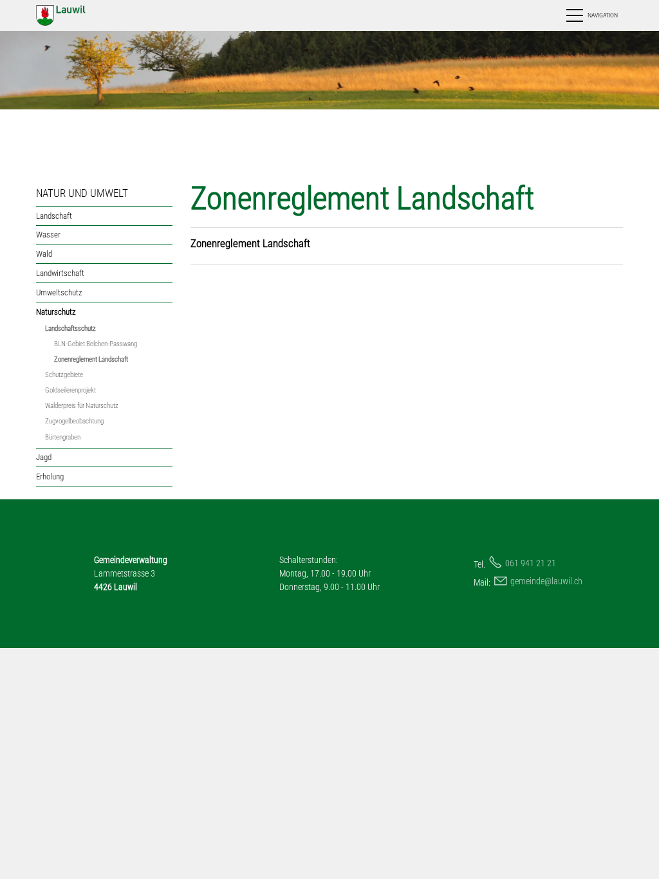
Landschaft (54, 216)
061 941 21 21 (530, 563)
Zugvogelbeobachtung (74, 421)
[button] (591, 15)
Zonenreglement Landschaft (91, 359)
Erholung (50, 476)
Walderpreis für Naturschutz (81, 406)
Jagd (43, 457)
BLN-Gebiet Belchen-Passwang (95, 344)
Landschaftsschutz (70, 328)
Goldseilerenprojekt (70, 390)
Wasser (48, 234)
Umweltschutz (59, 292)
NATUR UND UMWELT (82, 193)
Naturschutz (56, 312)
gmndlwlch (546, 581)
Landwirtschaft (60, 273)
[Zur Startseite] (74, 15)
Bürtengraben (62, 437)
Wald (44, 254)
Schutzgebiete (64, 375)
